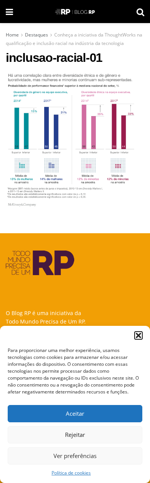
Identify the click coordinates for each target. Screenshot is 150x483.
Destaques (36, 35)
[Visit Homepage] (75, 12)
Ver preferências (75, 456)
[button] (138, 335)
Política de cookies (71, 473)
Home (12, 35)
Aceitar (75, 413)
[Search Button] (140, 11)
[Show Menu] (9, 11)
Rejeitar (75, 434)
